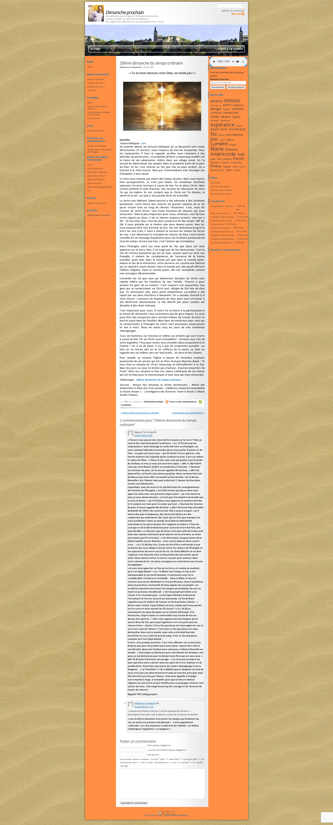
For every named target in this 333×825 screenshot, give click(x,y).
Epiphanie (225, 120)
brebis (226, 109)
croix (215, 116)
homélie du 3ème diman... (223, 239)
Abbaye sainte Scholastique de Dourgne (100, 150)
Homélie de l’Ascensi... (221, 228)
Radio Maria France (96, 175)
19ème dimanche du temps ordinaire (140, 412)
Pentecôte (236, 162)
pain (213, 159)
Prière (216, 166)
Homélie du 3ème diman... (223, 235)
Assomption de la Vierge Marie (187, 412)
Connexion (216, 182)
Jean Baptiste (234, 135)
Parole (238, 158)
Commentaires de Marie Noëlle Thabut (98, 113)
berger (216, 108)
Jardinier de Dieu (95, 86)
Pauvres (225, 162)
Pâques (227, 166)
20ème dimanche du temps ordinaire (158, 379)
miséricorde (223, 154)
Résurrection (217, 170)
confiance (216, 112)
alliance (217, 101)
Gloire (221, 134)
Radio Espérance (95, 168)
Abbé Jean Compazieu (145, 703)
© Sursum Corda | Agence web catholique (166, 815)
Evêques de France (96, 83)
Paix (219, 159)
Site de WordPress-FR (221, 193)
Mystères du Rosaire (96, 203)
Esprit (239, 125)
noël (241, 154)
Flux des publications (220, 186)
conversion (231, 112)
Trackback (126, 405)
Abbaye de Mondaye (96, 146)
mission (231, 149)
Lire (144, 143)
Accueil (95, 49)
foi (214, 133)
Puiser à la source (233, 10)
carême (238, 108)
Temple (237, 170)
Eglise (236, 117)
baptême (238, 105)
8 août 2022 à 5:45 (143, 435)
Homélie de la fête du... (222, 242)
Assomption (216, 105)
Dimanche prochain (153, 401)
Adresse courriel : (220, 79)
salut (229, 170)
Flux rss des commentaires (183, 401)
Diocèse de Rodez (95, 79)
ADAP (89, 66)
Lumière (219, 144)
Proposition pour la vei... (222, 220)
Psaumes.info (93, 118)
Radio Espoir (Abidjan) (97, 172)
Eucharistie (237, 129)
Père (235, 166)
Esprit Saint (219, 129)
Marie (217, 148)
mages (232, 144)
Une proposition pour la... (222, 231)
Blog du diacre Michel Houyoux (97, 107)
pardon (227, 159)
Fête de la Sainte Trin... (221, 213)
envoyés (215, 120)
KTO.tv (90, 165)
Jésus (230, 139)
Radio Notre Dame (96, 179)
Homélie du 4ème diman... (223, 217)
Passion (215, 162)
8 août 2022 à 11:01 (144, 706)
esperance (223, 124)
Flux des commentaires (222, 190)
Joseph (222, 140)
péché (242, 167)
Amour (232, 100)
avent (227, 105)
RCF (89, 190)
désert (226, 116)
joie (214, 139)
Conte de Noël (217, 224)
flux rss (236, 13)
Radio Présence (94, 183)
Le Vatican (92, 90)
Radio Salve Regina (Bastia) (99, 187)
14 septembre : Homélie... (223, 206)
